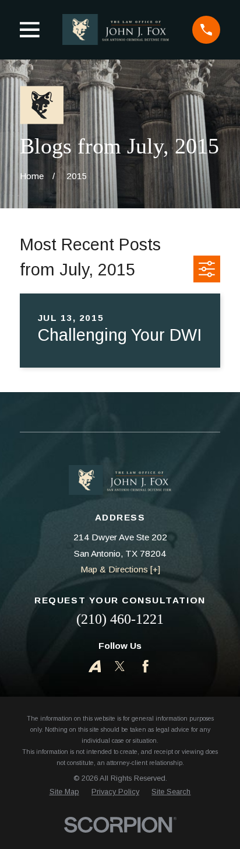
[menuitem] (64, 792)
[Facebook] (145, 666)
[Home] (115, 29)
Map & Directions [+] (120, 569)
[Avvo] (95, 666)
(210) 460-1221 (120, 619)
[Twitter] (120, 666)
